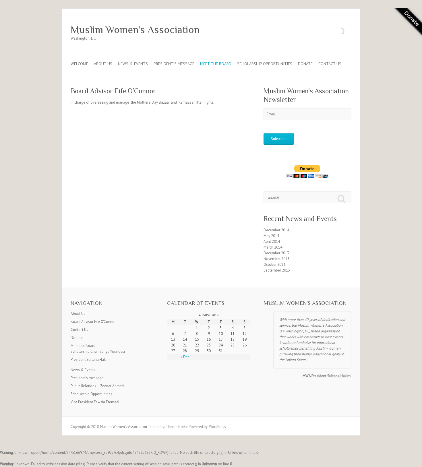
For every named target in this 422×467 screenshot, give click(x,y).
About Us (103, 63)
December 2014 (276, 230)
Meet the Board (215, 63)
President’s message (174, 63)
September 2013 (277, 270)
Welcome (79, 63)
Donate (305, 63)
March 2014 (273, 247)
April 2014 (272, 241)
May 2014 (271, 235)
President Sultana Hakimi (91, 359)
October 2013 (274, 264)
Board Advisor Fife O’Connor (93, 321)
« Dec (185, 356)
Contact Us (329, 63)
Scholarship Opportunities (264, 63)
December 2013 (276, 253)
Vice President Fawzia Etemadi (95, 402)
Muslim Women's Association (135, 29)
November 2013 (276, 258)
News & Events (133, 63)
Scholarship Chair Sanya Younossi (98, 351)
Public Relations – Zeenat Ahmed (97, 385)
